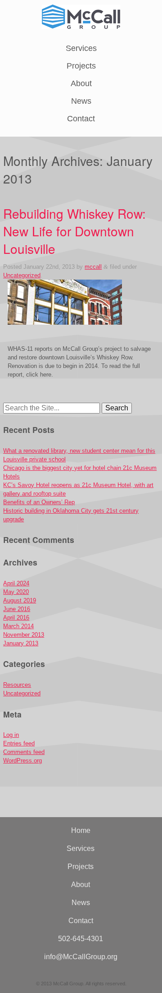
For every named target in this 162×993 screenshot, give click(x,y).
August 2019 (19, 600)
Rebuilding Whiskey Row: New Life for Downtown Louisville (74, 230)
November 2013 (23, 634)
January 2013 (20, 643)
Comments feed (24, 752)
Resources (17, 684)
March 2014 (18, 626)
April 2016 (16, 617)
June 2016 (16, 609)
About (81, 83)
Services (81, 48)
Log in (11, 734)
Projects (81, 65)
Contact (81, 118)
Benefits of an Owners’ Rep (39, 502)
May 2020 (16, 591)
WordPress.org (22, 760)
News (81, 101)
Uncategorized (21, 275)
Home (80, 830)
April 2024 (16, 583)
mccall (93, 266)
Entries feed (19, 743)
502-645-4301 (80, 938)
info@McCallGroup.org (80, 957)
